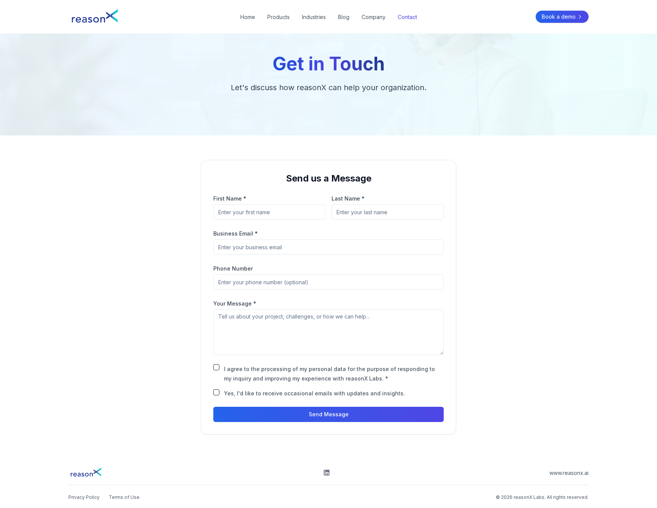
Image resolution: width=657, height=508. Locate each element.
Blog (343, 17)
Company (374, 17)
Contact (407, 17)
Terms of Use (124, 497)
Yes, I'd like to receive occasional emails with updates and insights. (314, 393)
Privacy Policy (84, 497)
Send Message (329, 414)
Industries (314, 17)
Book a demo (559, 16)
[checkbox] (216, 367)
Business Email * (235, 233)
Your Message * (234, 303)
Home (247, 17)
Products (278, 17)
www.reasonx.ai (569, 473)
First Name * (229, 198)
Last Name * (348, 198)
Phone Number (233, 268)
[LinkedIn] (326, 472)
